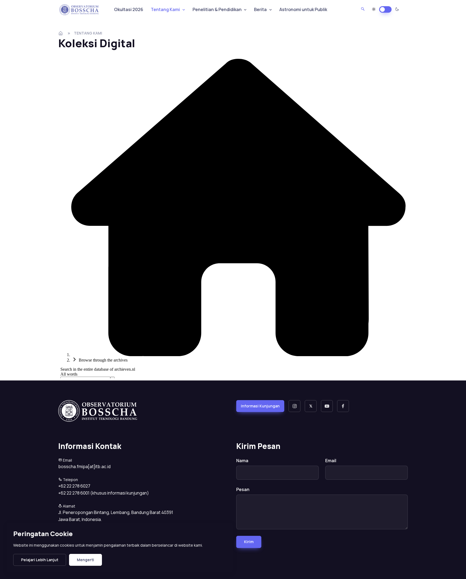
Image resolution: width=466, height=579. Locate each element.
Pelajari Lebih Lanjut (39, 559)
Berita (260, 9)
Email (330, 461)
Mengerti (85, 559)
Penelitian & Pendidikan (217, 9)
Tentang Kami (88, 33)
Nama (242, 461)
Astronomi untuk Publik (303, 9)
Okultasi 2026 (128, 9)
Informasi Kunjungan (260, 405)
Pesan (242, 489)
